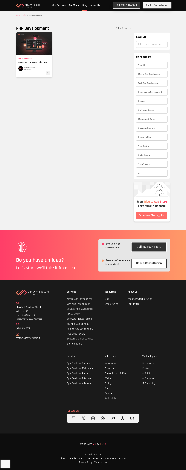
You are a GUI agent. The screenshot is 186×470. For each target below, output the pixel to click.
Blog (84, 5)
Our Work (74, 5)
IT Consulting (148, 383)
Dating (108, 383)
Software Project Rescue (79, 319)
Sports (108, 388)
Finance (108, 393)
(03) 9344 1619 (23, 328)
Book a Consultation (157, 5)
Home (18, 15)
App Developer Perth (77, 373)
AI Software (148, 378)
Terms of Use (100, 462)
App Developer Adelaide (79, 383)
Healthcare (110, 363)
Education (110, 368)
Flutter (145, 368)
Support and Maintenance (80, 338)
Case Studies (111, 304)
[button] (59, 6)
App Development (25, 58)
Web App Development (78, 304)
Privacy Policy (85, 462)
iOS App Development (78, 324)
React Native (148, 363)
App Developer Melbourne (80, 368)
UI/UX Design (73, 314)
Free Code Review (76, 334)
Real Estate (110, 398)
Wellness (109, 378)
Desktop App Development (80, 309)
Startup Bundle (74, 343)
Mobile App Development (79, 299)
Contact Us (133, 304)
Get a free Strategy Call (152, 215)
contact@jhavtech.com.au (28, 338)
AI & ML (146, 373)
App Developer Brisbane (79, 378)
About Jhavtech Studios (140, 299)
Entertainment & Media (117, 373)
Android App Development (80, 328)
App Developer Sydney (78, 363)
